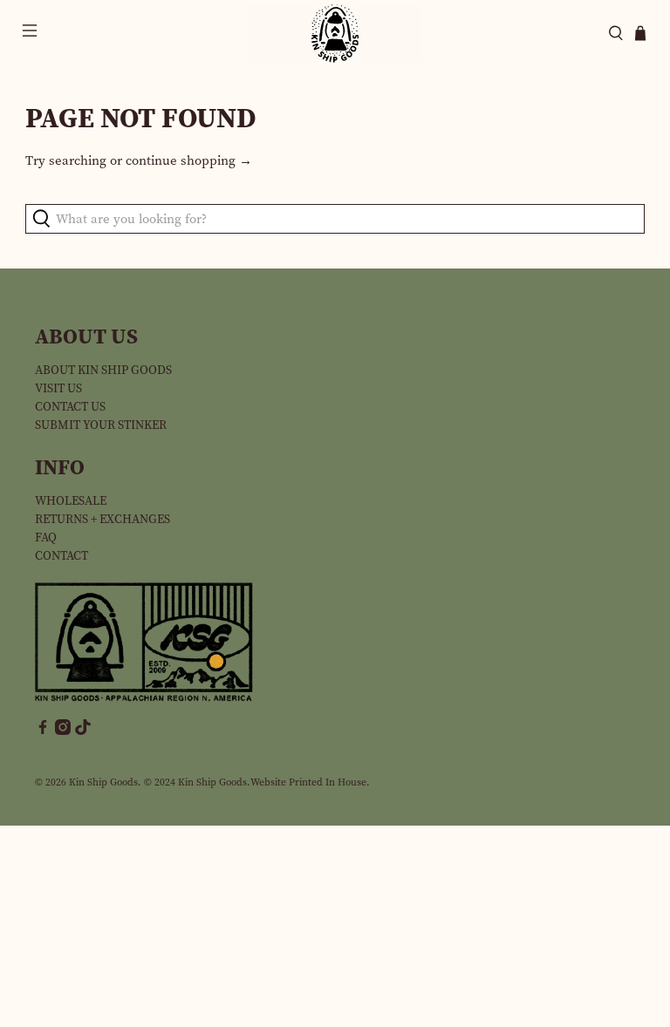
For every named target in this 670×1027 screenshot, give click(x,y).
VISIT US (58, 388)
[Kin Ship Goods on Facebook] (43, 731)
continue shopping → (189, 160)
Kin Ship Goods (103, 782)
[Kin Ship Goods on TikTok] (83, 731)
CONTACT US (70, 406)
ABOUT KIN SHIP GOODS (103, 370)
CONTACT (61, 556)
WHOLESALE (70, 501)
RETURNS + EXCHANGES (102, 519)
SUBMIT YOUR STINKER (101, 425)
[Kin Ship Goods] (335, 33)
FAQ (46, 537)
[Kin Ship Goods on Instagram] (63, 731)
